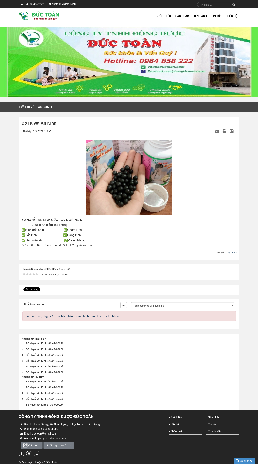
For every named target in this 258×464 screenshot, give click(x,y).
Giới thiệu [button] (164, 15)
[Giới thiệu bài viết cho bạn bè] (217, 131)
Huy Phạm (231, 252)
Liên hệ (174, 424)
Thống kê (176, 431)
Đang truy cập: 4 (60, 445)
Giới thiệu (176, 417)
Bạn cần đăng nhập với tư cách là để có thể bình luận (72, 316)
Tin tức (211, 424)
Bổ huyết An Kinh (36, 404)
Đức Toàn (52, 462)
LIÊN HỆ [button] (232, 15)
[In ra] (225, 131)
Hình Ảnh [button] (200, 15)
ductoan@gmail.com (64, 4)
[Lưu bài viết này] (232, 131)
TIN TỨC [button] (216, 15)
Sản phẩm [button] (182, 15)
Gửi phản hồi (246, 460)
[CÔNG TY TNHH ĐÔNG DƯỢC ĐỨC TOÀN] (39, 15)
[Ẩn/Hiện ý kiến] (123, 305)
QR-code (33, 445)
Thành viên (214, 431)
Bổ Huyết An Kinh (35, 107)
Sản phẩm (213, 417)
